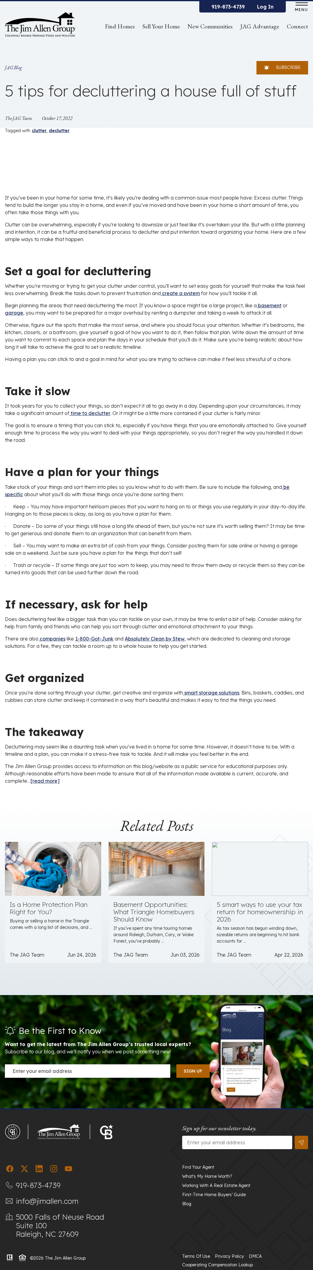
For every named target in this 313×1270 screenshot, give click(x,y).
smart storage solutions (211, 693)
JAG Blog (13, 67)
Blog (186, 1204)
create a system (180, 293)
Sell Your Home (161, 26)
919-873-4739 (228, 7)
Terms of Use (196, 1256)
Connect (297, 26)
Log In (265, 7)
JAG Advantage (259, 26)
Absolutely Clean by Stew (155, 639)
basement (269, 305)
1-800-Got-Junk (94, 639)
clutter (39, 130)
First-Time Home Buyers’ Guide (214, 1194)
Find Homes (120, 26)
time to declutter (89, 413)
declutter (59, 130)
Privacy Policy (229, 1256)
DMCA (255, 1256)
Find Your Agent (198, 1167)
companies (52, 639)
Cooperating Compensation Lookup (217, 1265)
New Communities (210, 26)
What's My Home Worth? (207, 1176)
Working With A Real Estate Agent (216, 1185)
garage (14, 313)
